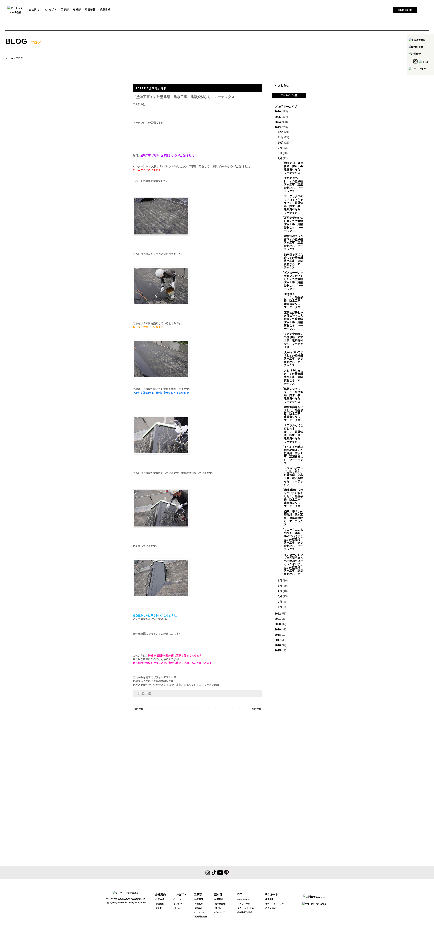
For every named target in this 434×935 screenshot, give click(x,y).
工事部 (198, 894)
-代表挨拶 (159, 899)
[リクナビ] (417, 69)
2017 (278, 640)
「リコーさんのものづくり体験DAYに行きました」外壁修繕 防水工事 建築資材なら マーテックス (292, 539)
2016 (278, 645)
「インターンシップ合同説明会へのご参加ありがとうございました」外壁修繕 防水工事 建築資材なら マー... (293, 564)
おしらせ (283, 85)
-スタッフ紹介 (271, 908)
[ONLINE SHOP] (405, 11)
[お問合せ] (415, 53)
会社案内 (160, 894)
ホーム (9, 58)
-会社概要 (159, 903)
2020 (278, 624)
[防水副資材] (416, 47)
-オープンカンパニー (274, 903)
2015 (278, 650)
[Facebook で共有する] (149, 693)
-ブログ (158, 908)
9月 (280, 147)
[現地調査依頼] (417, 40)
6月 (280, 580)
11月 (281, 137)
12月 (281, 132)
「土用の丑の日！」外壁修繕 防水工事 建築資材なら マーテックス (293, 184)
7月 (280, 158)
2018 (278, 634)
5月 (280, 585)
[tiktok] (214, 873)
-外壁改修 (198, 903)
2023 (278, 127)
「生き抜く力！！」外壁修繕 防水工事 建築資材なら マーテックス (292, 301)
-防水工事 (198, 908)
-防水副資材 (219, 903)
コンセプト (179, 894)
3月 (280, 596)
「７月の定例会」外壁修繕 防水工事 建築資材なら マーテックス (292, 340)
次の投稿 (138, 708)
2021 (278, 618)
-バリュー (177, 908)
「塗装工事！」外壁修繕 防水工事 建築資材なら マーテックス (292, 518)
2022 (278, 613)
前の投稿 (256, 708)
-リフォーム (199, 912)
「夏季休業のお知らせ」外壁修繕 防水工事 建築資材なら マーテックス (293, 224)
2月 (280, 601)
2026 (278, 111)
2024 (278, 122)
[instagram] (208, 872)
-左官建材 (218, 899)
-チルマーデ (219, 912)
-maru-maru (243, 899)
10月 (281, 142)
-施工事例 (198, 899)
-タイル (217, 908)
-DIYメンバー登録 (245, 908)
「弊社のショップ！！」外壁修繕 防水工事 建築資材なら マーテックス (292, 395)
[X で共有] (146, 693)
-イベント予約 (243, 903)
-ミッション (178, 899)
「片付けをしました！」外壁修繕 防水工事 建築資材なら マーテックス (293, 377)
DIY (239, 894)
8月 (280, 153)
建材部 (218, 894)
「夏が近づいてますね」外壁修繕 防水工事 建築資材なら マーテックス (293, 359)
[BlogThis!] (143, 693)
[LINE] (226, 873)
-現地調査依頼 (200, 916)
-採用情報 (269, 899)
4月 (280, 591)
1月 (280, 607)
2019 (278, 629)
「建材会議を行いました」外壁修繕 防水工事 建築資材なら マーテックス (292, 414)
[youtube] (220, 873)
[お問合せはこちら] (314, 896)
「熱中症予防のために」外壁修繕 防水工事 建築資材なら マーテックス (293, 261)
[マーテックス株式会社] (15, 12)
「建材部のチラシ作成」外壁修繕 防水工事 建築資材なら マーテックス (293, 243)
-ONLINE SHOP (244, 912)
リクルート (271, 894)
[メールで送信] (140, 693)
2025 (278, 116)
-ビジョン (177, 903)
